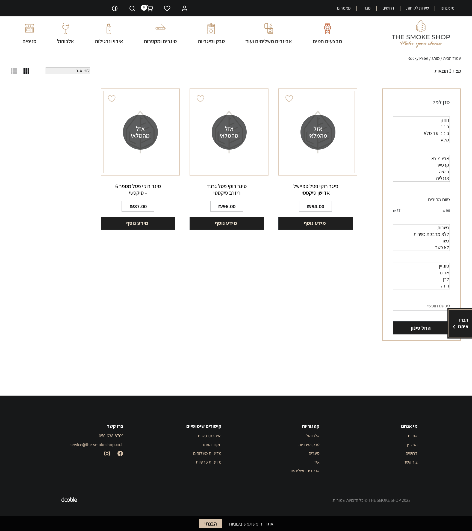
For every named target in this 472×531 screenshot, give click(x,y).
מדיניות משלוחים (207, 453)
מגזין (366, 8)
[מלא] (421, 140)
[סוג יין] (421, 266)
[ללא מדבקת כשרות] (421, 234)
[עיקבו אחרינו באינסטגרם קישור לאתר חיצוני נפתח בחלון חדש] (107, 453)
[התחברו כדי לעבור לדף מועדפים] (167, 8)
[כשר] (421, 241)
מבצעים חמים (327, 41)
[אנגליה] (421, 178)
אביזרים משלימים (305, 471)
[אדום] (421, 272)
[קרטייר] (421, 165)
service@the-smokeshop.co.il (96, 444)
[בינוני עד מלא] (421, 133)
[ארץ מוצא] (421, 158)
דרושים (388, 8)
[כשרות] (421, 227)
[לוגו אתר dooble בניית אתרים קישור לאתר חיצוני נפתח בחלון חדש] (69, 500)
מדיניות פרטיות (209, 462)
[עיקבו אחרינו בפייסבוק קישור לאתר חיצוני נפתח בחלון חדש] (120, 453)
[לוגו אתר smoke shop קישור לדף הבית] (421, 34)
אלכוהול (65, 41)
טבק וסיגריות (211, 41)
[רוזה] (421, 286)
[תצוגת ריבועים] (26, 71)
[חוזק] (421, 120)
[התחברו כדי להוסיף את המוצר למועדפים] (289, 98)
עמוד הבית (452, 58)
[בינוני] (421, 126)
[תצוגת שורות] (14, 71)
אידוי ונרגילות (109, 41)
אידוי (315, 462)
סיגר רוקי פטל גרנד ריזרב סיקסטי (227, 189)
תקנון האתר (212, 444)
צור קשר (411, 462)
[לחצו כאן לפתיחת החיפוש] (132, 8)
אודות (413, 436)
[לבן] (421, 279)
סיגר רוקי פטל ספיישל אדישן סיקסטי (315, 189)
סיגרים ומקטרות (160, 41)
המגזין (412, 444)
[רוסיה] (421, 171)
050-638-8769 (111, 436)
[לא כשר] (421, 247)
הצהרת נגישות (210, 436)
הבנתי (210, 523)
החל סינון (420, 327)
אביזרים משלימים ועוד (268, 41)
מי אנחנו (448, 8)
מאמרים (344, 8)
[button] (185, 8)
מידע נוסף (315, 223)
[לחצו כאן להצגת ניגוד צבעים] (115, 8)
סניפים (29, 41)
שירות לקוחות (417, 8)
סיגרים (314, 453)
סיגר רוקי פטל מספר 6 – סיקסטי (138, 189)
